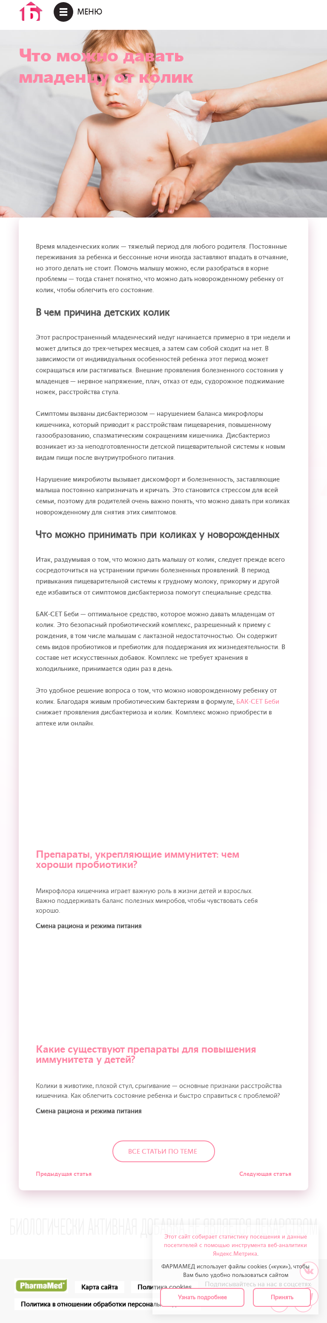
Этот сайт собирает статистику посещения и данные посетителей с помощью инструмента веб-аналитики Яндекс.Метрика (235, 1245)
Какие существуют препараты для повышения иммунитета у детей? (146, 1054)
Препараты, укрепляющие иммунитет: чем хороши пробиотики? (137, 859)
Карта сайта (99, 1287)
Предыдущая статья (64, 1174)
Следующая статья (265, 1174)
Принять (282, 1297)
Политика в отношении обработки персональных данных (108, 1304)
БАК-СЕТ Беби (257, 701)
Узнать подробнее (202, 1297)
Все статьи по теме (162, 1151)
